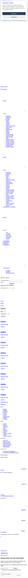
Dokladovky (8, 117)
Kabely (7, 174)
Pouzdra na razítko (10, 195)
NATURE (8, 235)
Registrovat (11, 285)
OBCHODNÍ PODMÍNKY (9, 451)
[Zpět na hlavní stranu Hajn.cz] (4, 86)
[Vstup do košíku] (14, 80)
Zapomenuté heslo (4, 285)
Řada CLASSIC (6, 441)
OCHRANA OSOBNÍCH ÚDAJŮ (11, 452)
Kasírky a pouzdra (10, 146)
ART (7, 232)
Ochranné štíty (9, 145)
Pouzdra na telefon (10, 140)
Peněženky (8, 116)
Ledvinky (8, 123)
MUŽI (2, 303)
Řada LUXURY (6, 445)
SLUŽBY (8, 270)
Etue (7, 177)
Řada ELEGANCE (7, 444)
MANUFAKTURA (10, 273)
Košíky (7, 130)
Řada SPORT (6, 446)
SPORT (7, 238)
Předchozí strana (4, 402)
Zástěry (7, 202)
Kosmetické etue (9, 134)
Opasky (7, 122)
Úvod (2, 301)
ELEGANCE (9, 236)
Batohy (7, 120)
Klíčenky (8, 132)
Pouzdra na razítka (10, 144)
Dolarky (8, 205)
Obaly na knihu (9, 136)
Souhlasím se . (11, 569)
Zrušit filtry (3, 316)
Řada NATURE (6, 443)
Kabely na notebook (10, 125)
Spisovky (8, 128)
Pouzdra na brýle (9, 139)
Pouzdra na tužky (9, 135)
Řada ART (5, 440)
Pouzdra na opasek (10, 141)
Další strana (3, 404)
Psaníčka (8, 119)
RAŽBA (8, 271)
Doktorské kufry (9, 183)
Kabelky (8, 118)
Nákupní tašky (9, 129)
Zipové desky (9, 127)
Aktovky (8, 124)
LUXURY (8, 237)
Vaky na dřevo (9, 204)
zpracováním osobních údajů (14, 569)
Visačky (7, 133)
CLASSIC (8, 233)
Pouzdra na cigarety (10, 143)
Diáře (7, 138)
